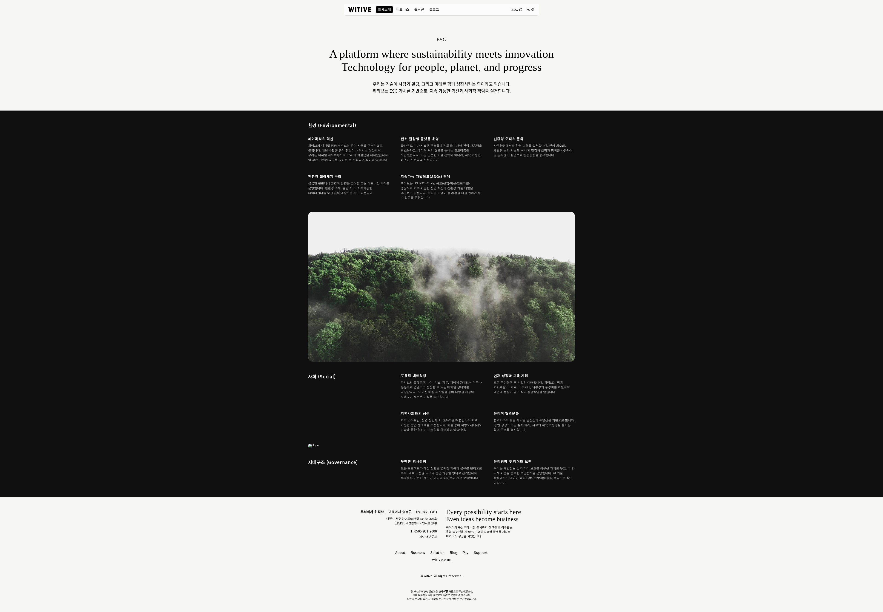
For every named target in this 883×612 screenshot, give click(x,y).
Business (418, 552)
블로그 (434, 9)
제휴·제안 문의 (428, 536)
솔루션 (419, 9)
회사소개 (384, 9)
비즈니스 (402, 9)
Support (481, 552)
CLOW (514, 9)
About (400, 552)
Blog (453, 552)
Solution (437, 552)
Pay (465, 552)
